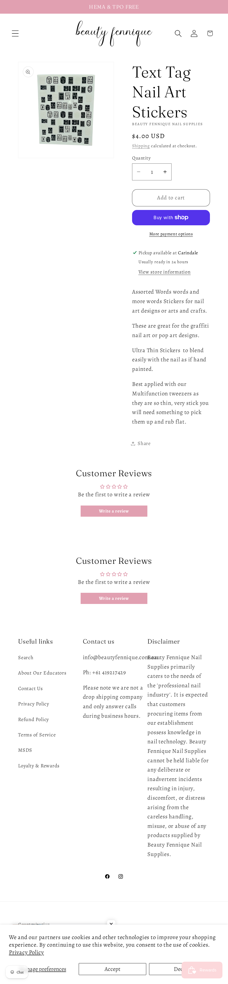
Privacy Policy (26, 952)
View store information (164, 272)
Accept (112, 969)
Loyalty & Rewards (39, 765)
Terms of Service (37, 734)
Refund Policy (33, 719)
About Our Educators (42, 672)
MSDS (25, 750)
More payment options (171, 234)
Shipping (141, 146)
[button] (15, 33)
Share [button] (144, 443)
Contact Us (30, 688)
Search (26, 657)
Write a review (114, 511)
